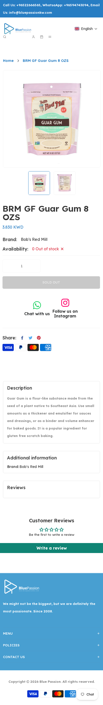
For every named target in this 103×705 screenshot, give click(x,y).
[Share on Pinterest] (38, 338)
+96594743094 (76, 5)
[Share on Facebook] (22, 338)
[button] (86, 28)
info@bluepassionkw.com (30, 12)
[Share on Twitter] (30, 338)
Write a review (51, 548)
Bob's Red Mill (31, 466)
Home (8, 60)
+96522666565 (28, 5)
